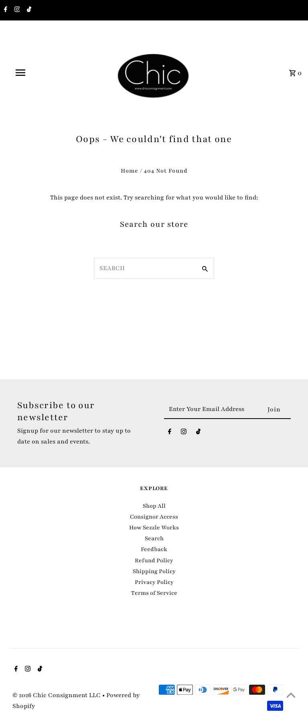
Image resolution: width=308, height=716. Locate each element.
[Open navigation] (35, 73)
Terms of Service (154, 593)
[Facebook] (4, 10)
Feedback (154, 549)
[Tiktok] (28, 10)
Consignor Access (154, 517)
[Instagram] (16, 10)
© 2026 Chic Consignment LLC (57, 695)
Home (129, 171)
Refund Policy (154, 560)
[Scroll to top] (291, 695)
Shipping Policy (154, 571)
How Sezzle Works (154, 527)
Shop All (154, 506)
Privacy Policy (154, 582)
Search (154, 538)
